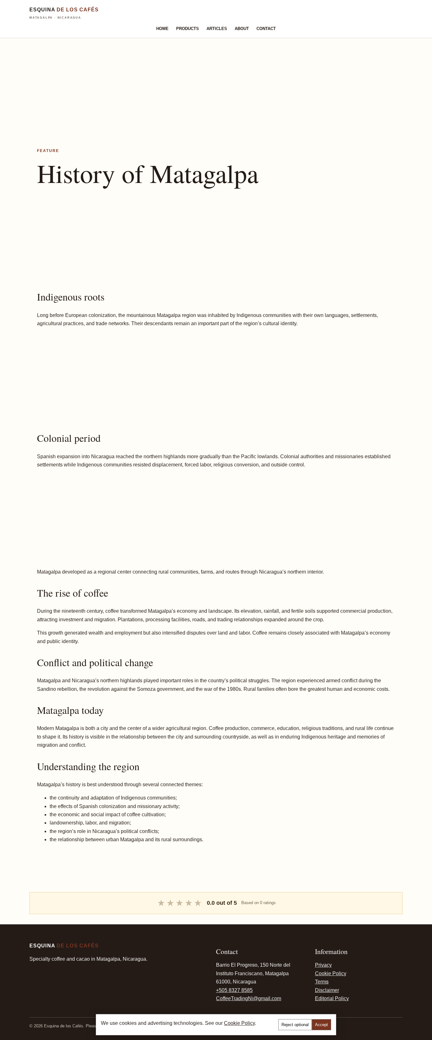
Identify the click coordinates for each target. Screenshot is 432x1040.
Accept (321, 1024)
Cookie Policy (330, 973)
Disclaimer (327, 990)
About (242, 28)
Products (187, 28)
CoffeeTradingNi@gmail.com (248, 998)
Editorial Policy (332, 998)
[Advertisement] (190, 82)
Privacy (323, 965)
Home (162, 28)
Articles (217, 28)
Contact (266, 28)
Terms (322, 981)
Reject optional (295, 1024)
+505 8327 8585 (234, 990)
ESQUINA (64, 13)
